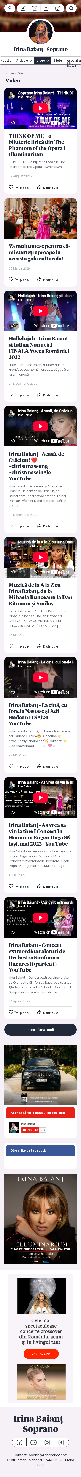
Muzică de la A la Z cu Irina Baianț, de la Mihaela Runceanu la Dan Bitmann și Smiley (40, 595)
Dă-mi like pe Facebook (28, 1150)
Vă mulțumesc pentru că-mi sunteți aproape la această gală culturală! (40, 242)
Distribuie (50, 188)
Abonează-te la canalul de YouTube (38, 1113)
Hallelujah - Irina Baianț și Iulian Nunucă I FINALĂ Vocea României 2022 (40, 346)
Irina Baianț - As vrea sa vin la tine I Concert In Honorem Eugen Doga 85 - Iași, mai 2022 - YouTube (40, 835)
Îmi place (22, 188)
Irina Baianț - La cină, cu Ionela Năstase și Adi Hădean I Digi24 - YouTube (40, 715)
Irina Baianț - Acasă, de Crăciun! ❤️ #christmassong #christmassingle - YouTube (40, 469)
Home (9, 73)
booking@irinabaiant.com (48, 1455)
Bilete (57, 61)
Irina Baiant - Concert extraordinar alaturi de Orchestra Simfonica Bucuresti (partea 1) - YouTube (40, 958)
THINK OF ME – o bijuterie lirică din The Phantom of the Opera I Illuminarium (40, 141)
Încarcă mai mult (40, 1029)
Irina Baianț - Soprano (40, 1423)
